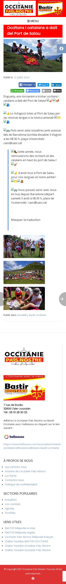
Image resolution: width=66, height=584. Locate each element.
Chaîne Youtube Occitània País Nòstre (28, 545)
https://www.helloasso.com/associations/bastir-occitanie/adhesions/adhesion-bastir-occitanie (33, 446)
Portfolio (10, 512)
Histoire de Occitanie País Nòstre (25, 471)
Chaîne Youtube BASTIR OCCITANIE (26, 541)
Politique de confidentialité (21, 484)
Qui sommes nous (16, 466)
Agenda (9, 508)
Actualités (22, 315)
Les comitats (13, 504)
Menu (34, 21)
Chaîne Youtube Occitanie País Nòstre (28, 550)
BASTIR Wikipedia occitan (20, 528)
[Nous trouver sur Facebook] (33, 578)
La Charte (11, 475)
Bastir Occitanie (37, 315)
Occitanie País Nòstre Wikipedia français (29, 537)
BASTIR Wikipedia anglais (20, 532)
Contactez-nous (14, 480)
